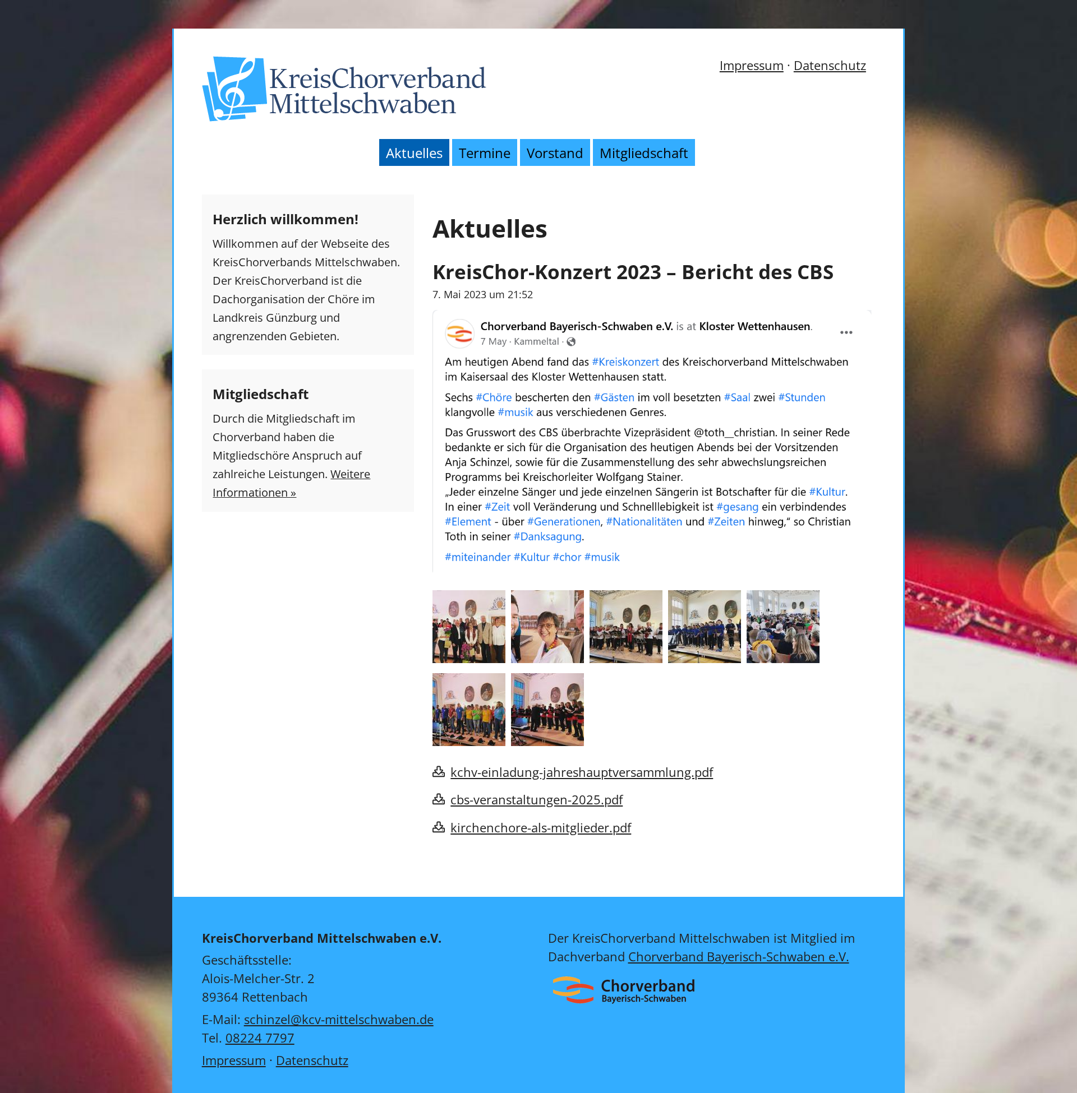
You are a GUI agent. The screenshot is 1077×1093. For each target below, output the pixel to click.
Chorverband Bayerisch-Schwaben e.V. (738, 956)
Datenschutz (830, 65)
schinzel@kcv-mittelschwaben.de (339, 1019)
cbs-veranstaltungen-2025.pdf (536, 799)
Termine (484, 152)
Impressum (752, 65)
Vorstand (555, 152)
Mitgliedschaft (644, 152)
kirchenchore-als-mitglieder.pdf (540, 827)
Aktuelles (414, 152)
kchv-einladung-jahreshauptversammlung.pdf (581, 771)
